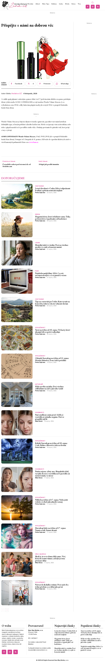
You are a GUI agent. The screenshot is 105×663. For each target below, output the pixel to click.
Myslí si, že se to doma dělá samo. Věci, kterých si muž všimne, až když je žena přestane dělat (50, 558)
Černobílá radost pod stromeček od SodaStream (17, 165)
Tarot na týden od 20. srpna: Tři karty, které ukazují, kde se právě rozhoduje (52, 331)
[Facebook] (88, 7)
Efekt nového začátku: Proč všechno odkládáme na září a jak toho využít (49, 387)
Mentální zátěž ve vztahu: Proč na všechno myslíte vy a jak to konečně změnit (51, 246)
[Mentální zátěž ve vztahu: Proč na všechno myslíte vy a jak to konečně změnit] (17, 252)
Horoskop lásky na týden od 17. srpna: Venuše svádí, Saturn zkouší (50, 529)
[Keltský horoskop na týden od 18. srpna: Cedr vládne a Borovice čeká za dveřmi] (17, 451)
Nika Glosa (38, 421)
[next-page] (7, 610)
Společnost (40, 327)
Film (37, 271)
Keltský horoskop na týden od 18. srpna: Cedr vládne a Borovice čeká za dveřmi (51, 444)
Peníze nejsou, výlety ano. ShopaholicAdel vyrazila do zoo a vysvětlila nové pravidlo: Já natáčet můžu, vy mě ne (52, 473)
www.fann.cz (33, 142)
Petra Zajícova (40, 192)
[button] (92, 2)
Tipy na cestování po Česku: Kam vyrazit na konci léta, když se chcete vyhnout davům (52, 302)
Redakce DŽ (17, 93)
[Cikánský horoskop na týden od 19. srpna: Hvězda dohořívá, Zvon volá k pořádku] (17, 366)
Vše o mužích (40, 554)
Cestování (39, 186)
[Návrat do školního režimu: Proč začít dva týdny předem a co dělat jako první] (17, 592)
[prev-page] (2, 610)
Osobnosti (39, 412)
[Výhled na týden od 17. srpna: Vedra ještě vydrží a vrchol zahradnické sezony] (17, 507)
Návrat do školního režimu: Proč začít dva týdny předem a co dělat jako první (51, 585)
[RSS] (98, 7)
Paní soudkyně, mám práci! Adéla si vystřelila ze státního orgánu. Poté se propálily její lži (49, 417)
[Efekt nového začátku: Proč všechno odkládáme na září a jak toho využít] (17, 394)
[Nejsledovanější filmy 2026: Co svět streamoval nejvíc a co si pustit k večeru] (17, 281)
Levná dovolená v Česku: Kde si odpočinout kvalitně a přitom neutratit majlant (52, 189)
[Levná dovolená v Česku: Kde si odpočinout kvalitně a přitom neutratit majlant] (17, 196)
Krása (37, 214)
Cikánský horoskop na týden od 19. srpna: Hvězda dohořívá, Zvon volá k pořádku (52, 359)
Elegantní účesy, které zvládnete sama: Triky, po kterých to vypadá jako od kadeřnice (52, 217)
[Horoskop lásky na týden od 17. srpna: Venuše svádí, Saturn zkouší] (17, 536)
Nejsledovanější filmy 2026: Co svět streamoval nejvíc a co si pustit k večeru (50, 274)
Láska (37, 242)
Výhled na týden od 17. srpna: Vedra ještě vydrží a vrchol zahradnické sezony (51, 501)
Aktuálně (39, 384)
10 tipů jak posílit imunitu (49, 164)
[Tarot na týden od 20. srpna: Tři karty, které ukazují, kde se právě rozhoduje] (17, 337)
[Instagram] (93, 7)
